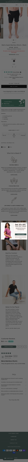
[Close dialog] (26, 223)
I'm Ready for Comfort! (20, 234)
